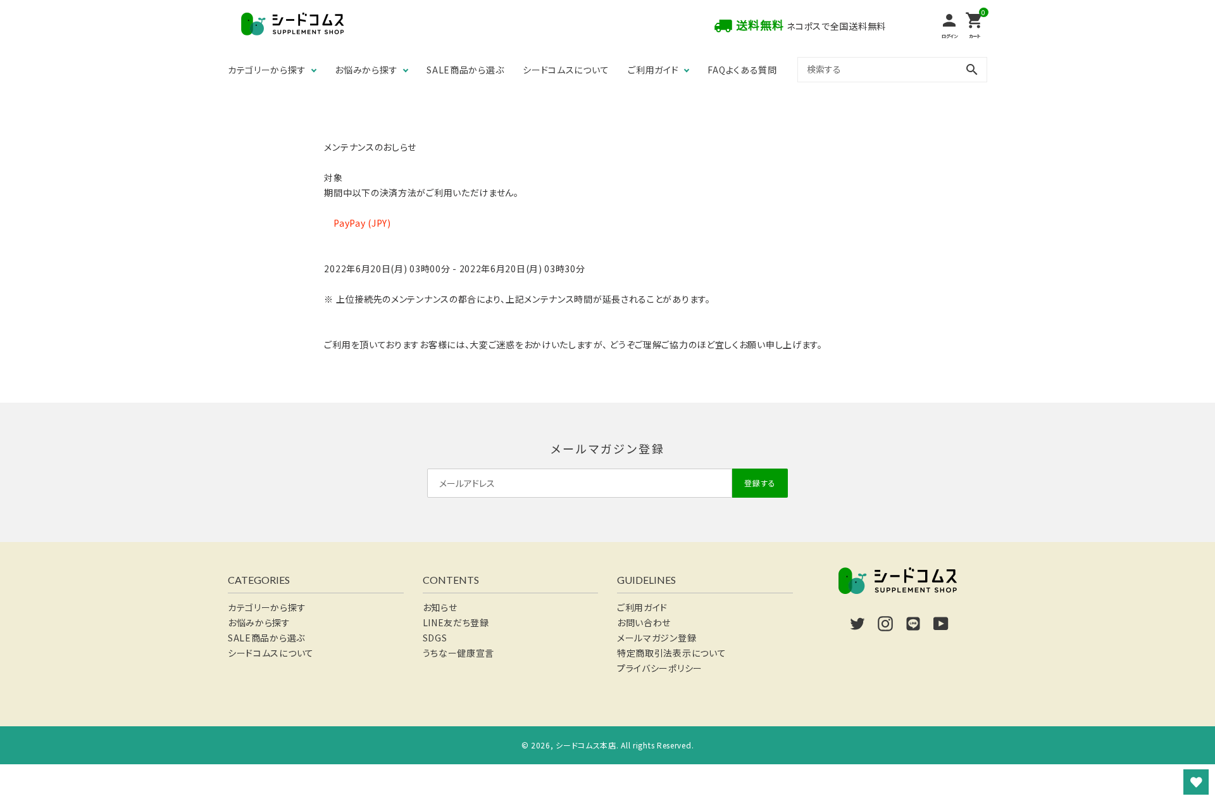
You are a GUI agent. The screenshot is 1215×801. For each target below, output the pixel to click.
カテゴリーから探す (267, 69)
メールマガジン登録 (656, 637)
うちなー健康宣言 (459, 652)
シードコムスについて (566, 69)
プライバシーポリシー (659, 668)
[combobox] (892, 69)
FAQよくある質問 (741, 69)
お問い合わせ (644, 622)
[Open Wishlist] (1196, 782)
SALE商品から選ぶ (465, 69)
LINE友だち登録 (456, 622)
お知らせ (440, 607)
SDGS (435, 637)
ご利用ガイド (653, 69)
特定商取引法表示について (671, 652)
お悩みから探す (366, 69)
